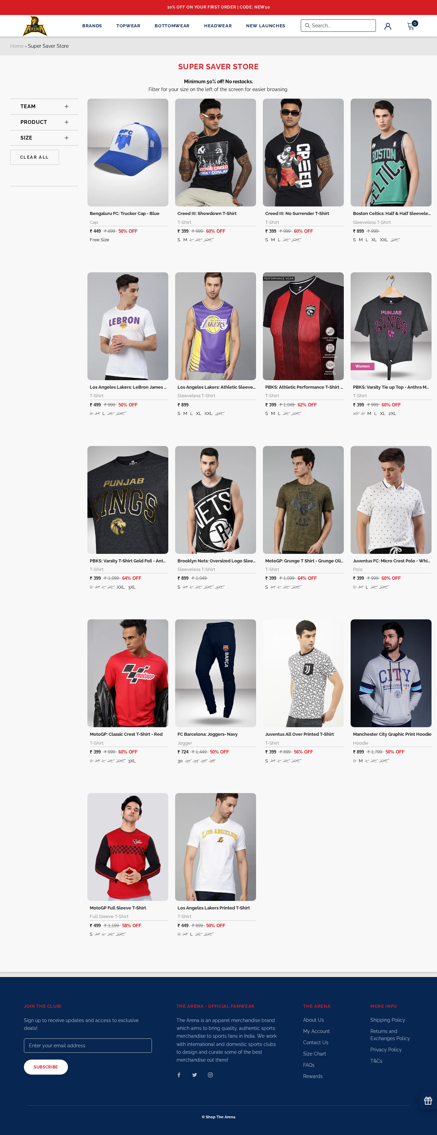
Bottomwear (172, 25)
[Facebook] (179, 1075)
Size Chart (314, 1054)
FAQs (308, 1065)
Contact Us (315, 1042)
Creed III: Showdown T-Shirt (207, 213)
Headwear (218, 25)
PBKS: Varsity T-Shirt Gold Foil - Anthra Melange (139, 560)
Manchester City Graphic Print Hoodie (392, 734)
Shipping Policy (387, 1020)
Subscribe (46, 1067)
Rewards (313, 1076)
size (26, 138)
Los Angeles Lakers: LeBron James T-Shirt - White (142, 387)
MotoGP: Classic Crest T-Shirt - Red (126, 734)
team (28, 106)
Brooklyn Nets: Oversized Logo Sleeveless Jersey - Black (237, 560)
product (33, 122)
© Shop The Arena (218, 1117)
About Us (313, 1020)
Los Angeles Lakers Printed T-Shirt (214, 907)
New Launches (265, 25)
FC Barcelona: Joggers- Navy (208, 734)
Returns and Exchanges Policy (390, 1035)
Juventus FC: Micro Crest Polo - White (392, 560)
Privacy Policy (386, 1049)
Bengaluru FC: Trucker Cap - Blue (124, 213)
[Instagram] (210, 1075)
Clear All (34, 157)
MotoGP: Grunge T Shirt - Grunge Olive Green (312, 560)
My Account (316, 1031)
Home (17, 46)
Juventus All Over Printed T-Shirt (299, 734)
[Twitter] (194, 1075)
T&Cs (376, 1061)
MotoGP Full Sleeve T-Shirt (118, 907)
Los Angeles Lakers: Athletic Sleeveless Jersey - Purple (236, 387)
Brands (92, 25)
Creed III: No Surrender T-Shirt (297, 213)
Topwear (128, 25)
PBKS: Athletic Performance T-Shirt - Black (310, 387)
